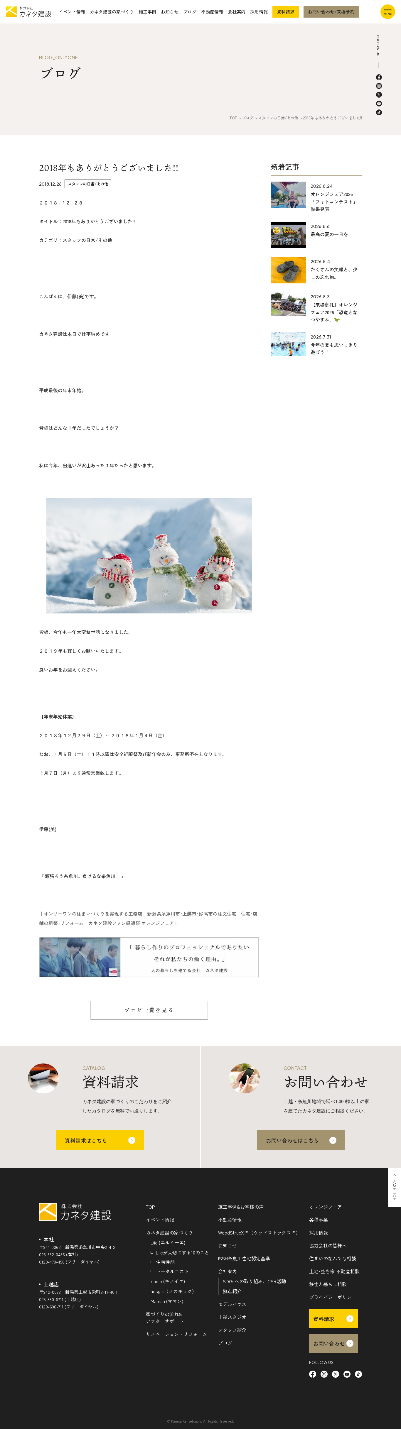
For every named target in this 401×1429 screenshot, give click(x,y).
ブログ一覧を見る (149, 1010)
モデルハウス (232, 1304)
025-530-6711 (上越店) (60, 1299)
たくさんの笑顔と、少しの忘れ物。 (334, 273)
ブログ (189, 12)
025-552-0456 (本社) (58, 1254)
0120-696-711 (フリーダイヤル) (68, 1306)
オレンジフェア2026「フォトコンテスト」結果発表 (334, 201)
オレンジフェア (325, 1206)
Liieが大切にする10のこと (182, 1252)
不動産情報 (212, 12)
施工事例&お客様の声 (241, 1206)
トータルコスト (172, 1271)
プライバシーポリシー (332, 1297)
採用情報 (259, 12)
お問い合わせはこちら (292, 1140)
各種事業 (318, 1219)
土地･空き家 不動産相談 (334, 1271)
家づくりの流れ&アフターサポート (164, 1317)
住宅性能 (165, 1261)
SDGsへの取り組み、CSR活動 (254, 1281)
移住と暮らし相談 (328, 1284)
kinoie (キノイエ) (168, 1281)
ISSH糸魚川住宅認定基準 (244, 1258)
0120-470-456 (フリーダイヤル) (69, 1262)
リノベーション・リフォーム (176, 1333)
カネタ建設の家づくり (112, 12)
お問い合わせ (329, 1343)
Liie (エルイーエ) (168, 1242)
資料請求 (285, 12)
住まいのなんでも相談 (332, 1258)
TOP (150, 1206)
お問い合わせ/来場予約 (331, 12)
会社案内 (236, 12)
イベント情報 (72, 12)
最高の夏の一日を (329, 234)
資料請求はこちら (86, 1140)
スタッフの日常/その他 (88, 184)
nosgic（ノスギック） (174, 1291)
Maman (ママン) (167, 1301)
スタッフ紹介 (232, 1329)
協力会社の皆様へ (328, 1245)
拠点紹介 (232, 1291)
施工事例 (147, 12)
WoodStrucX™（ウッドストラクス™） (259, 1232)
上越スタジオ (232, 1316)
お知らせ (169, 12)
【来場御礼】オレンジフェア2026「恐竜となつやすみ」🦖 (334, 312)
